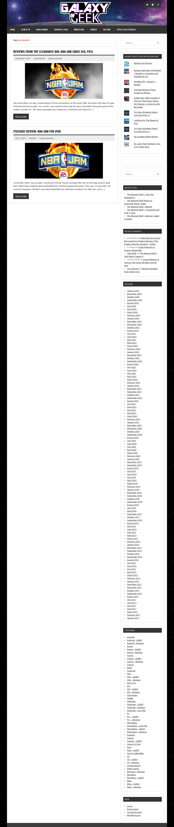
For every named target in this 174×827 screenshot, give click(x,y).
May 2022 (131, 373)
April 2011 (131, 608)
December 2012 (134, 547)
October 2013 (133, 517)
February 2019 (133, 486)
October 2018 (133, 498)
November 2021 (134, 391)
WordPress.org (133, 815)
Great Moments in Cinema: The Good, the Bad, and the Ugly (141, 262)
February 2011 (133, 615)
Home (12, 29)
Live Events (132, 695)
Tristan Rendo (39, 58)
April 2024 (131, 309)
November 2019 (134, 465)
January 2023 (133, 352)
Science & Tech (61, 29)
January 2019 (133, 489)
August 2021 (133, 400)
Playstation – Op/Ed (136, 728)
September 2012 (134, 556)
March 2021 (132, 416)
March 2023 (132, 345)
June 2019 (132, 474)
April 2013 (131, 535)
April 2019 (131, 480)
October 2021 (133, 394)
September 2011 (134, 593)
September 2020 (134, 434)
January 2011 (133, 618)
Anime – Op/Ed (134, 649)
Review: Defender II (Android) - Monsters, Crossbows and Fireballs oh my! (147, 73)
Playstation (132, 722)
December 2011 (134, 584)
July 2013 (131, 526)
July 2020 (131, 440)
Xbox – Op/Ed (133, 784)
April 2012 (131, 572)
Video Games (42, 29)
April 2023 (131, 342)
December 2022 (134, 355)
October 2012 (133, 553)
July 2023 (131, 333)
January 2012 (133, 581)
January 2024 (133, 318)
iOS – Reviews (133, 692)
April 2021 (131, 413)
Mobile (130, 698)
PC (128, 713)
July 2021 (131, 404)
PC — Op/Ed (132, 716)
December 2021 (134, 388)
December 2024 (134, 293)
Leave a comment (55, 58)
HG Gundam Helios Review (146, 136)
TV (128, 756)
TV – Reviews (133, 762)
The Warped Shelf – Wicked (139, 206)
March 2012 (132, 575)
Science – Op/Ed (134, 741)
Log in (129, 806)
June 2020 (132, 443)
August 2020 (133, 437)
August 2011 (133, 596)
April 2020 (131, 449)
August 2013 (133, 523)
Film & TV (25, 29)
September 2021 (134, 397)
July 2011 (131, 599)
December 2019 (134, 462)
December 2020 (134, 425)
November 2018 (134, 495)
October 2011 (133, 590)
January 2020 (133, 459)
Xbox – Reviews (134, 787)
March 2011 (132, 612)
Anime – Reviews (135, 652)
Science (130, 738)
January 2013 (133, 544)
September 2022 (134, 361)
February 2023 (133, 348)
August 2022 (133, 364)
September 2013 (134, 520)
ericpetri (32, 138)
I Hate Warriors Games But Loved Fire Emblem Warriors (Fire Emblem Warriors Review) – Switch (142, 241)
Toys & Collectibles (126, 29)
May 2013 (131, 532)
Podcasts (131, 735)
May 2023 (131, 339)
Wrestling (79, 29)
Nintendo (131, 701)
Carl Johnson (133, 268)
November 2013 (134, 514)
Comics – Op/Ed (134, 658)
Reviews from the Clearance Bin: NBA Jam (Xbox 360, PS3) (53, 51)
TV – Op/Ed (132, 759)
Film (129, 673)
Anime (130, 646)
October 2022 (133, 358)
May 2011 (131, 605)
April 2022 (131, 376)
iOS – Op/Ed (132, 689)
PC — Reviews (133, 719)
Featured (131, 670)
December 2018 (134, 492)
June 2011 (132, 602)
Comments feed (134, 812)
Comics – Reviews (135, 661)
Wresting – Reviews (136, 771)
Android (130, 637)
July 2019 (131, 471)
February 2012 (133, 578)
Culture (107, 29)
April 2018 (131, 511)
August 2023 (133, 330)
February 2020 (133, 456)
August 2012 (133, 560)
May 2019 (131, 477)
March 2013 (132, 538)
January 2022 (133, 385)
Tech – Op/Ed (133, 750)
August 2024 (133, 303)
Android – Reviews (135, 643)
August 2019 (133, 468)
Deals (129, 667)
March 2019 (132, 483)
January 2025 (133, 290)
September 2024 (134, 300)
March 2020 (132, 452)
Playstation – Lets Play (137, 725)
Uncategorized (133, 765)
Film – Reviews (133, 680)
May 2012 (131, 569)
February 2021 (133, 419)
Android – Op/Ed (134, 640)
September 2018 (134, 501)
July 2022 (131, 367)
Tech (129, 747)
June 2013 (132, 529)
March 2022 (132, 379)
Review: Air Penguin (143, 63)
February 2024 (133, 315)
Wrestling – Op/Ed (135, 777)
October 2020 (133, 431)
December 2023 (134, 321)
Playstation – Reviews (137, 732)
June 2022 (132, 370)
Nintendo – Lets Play (136, 710)
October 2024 (133, 297)
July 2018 (131, 508)
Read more (21, 116)
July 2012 (131, 563)
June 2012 (132, 566)
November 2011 (134, 587)
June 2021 (132, 407)
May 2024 (131, 306)
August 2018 (133, 504)
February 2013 (133, 541)
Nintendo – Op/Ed (135, 704)
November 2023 (134, 324)
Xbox (129, 780)
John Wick (131, 253)
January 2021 (133, 422)
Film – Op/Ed (133, 676)
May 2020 (131, 446)
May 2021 (131, 410)
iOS (128, 686)
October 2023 (133, 327)
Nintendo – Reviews (136, 707)
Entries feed (132, 809)
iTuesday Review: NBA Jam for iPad (37, 131)
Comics (93, 29)
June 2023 (132, 336)
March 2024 (132, 312)
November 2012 (134, 550)
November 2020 (134, 428)
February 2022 (133, 382)
